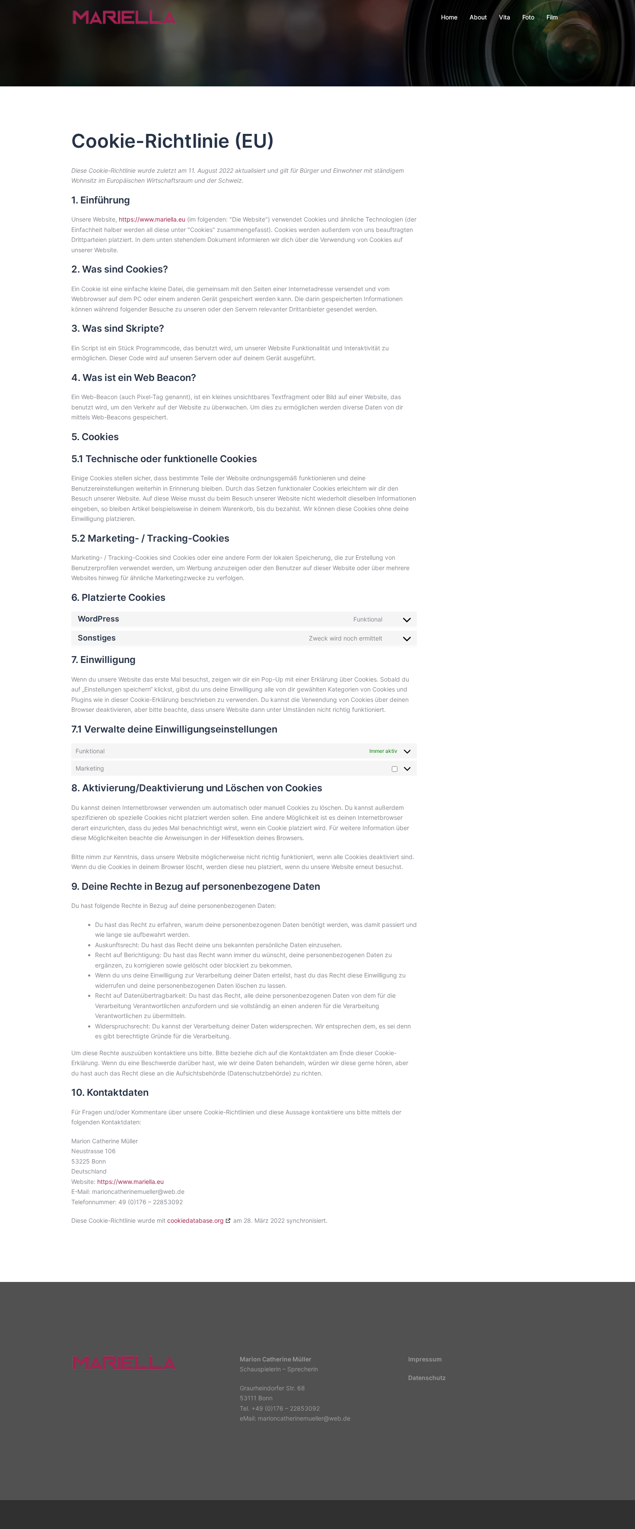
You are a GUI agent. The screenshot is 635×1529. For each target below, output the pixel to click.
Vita (504, 17)
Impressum (425, 1359)
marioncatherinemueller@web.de (304, 1418)
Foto (528, 17)
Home (449, 17)
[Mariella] (124, 17)
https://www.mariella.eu (152, 219)
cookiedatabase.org (195, 1220)
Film (552, 17)
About (478, 17)
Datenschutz (427, 1377)
